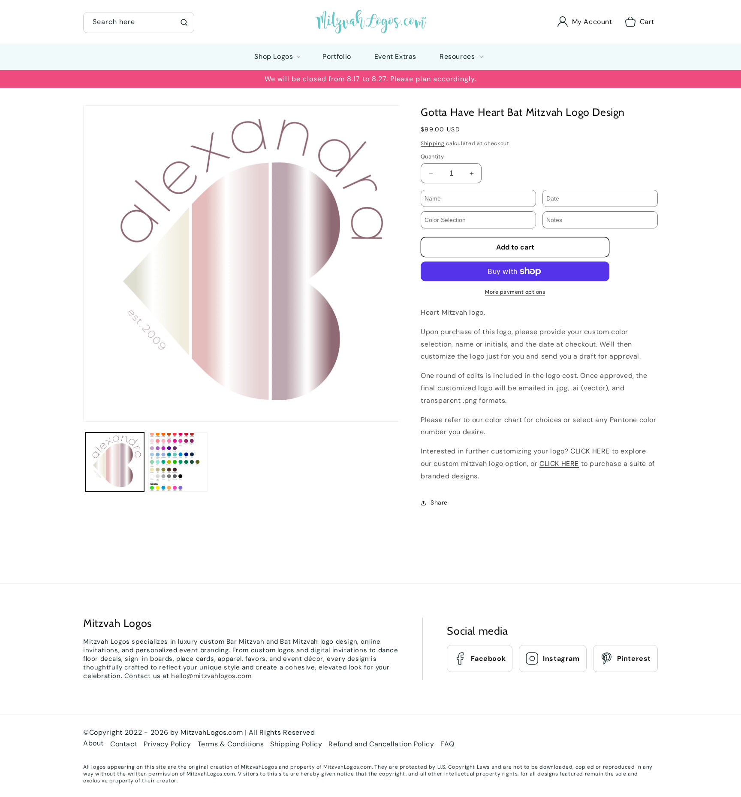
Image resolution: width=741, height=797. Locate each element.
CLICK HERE (590, 451)
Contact (123, 743)
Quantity (432, 156)
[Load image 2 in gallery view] (177, 461)
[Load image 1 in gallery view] (114, 461)
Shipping (433, 143)
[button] (138, 21)
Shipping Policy (296, 743)
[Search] (184, 22)
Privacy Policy (167, 743)
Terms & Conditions (231, 743)
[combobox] (138, 22)
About (93, 743)
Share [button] (439, 502)
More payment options (515, 292)
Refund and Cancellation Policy (381, 743)
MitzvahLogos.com (212, 732)
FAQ (447, 743)
